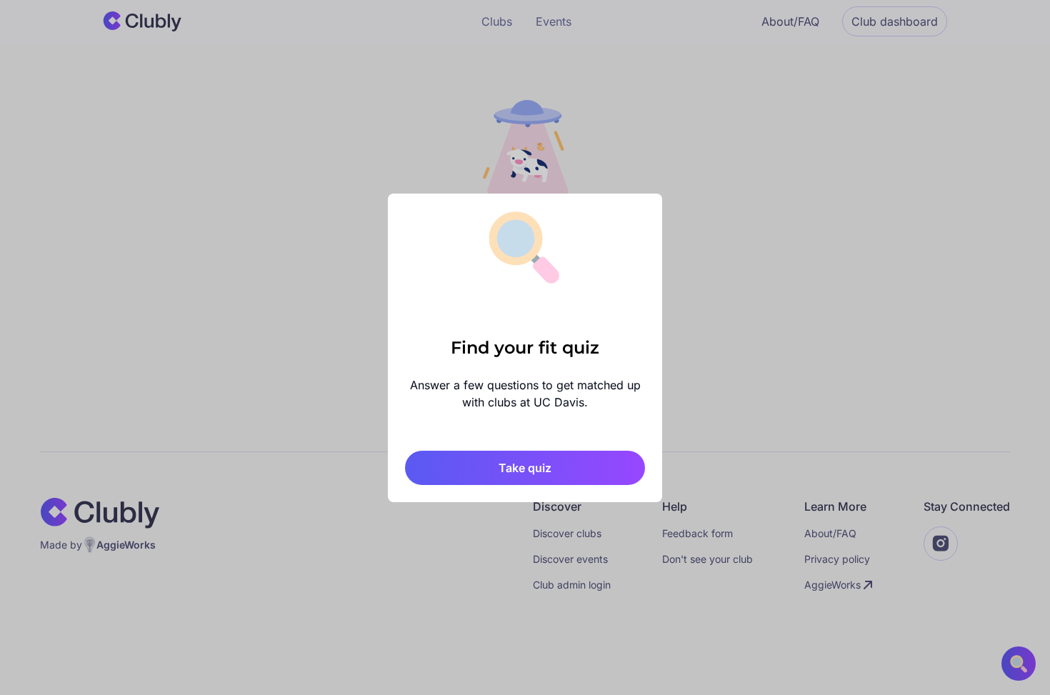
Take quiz (525, 468)
